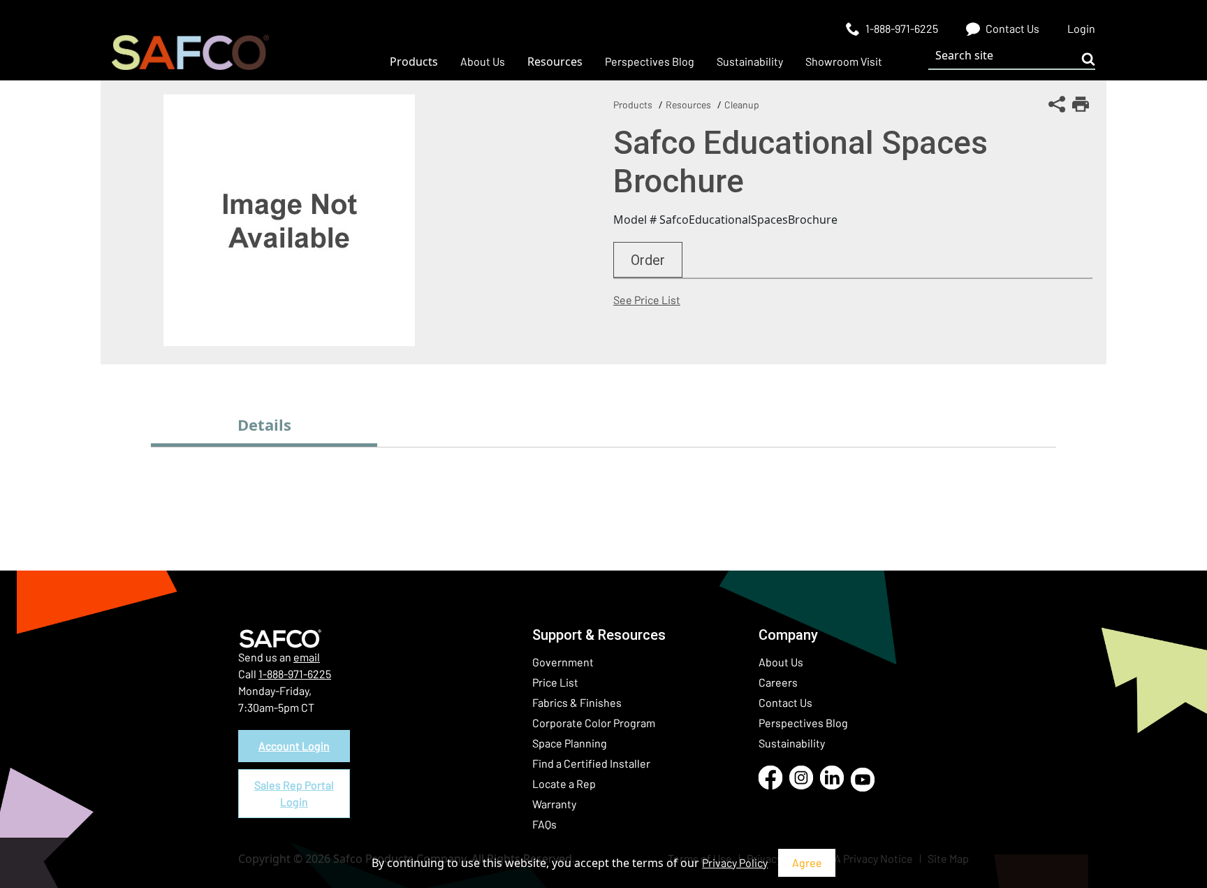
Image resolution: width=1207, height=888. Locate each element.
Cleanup (741, 104)
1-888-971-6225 (294, 673)
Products (632, 104)
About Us (781, 661)
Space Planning (569, 743)
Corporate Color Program (593, 722)
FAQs (544, 824)
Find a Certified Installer (591, 763)
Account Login (294, 745)
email (306, 657)
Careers (778, 682)
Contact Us (785, 702)
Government (563, 661)
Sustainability (792, 743)
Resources (688, 104)
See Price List (646, 299)
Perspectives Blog (803, 722)
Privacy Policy (735, 862)
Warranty (554, 803)
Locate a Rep (564, 783)
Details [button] (264, 424)
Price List (555, 682)
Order (648, 260)
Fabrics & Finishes (577, 702)
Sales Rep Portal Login (294, 793)
